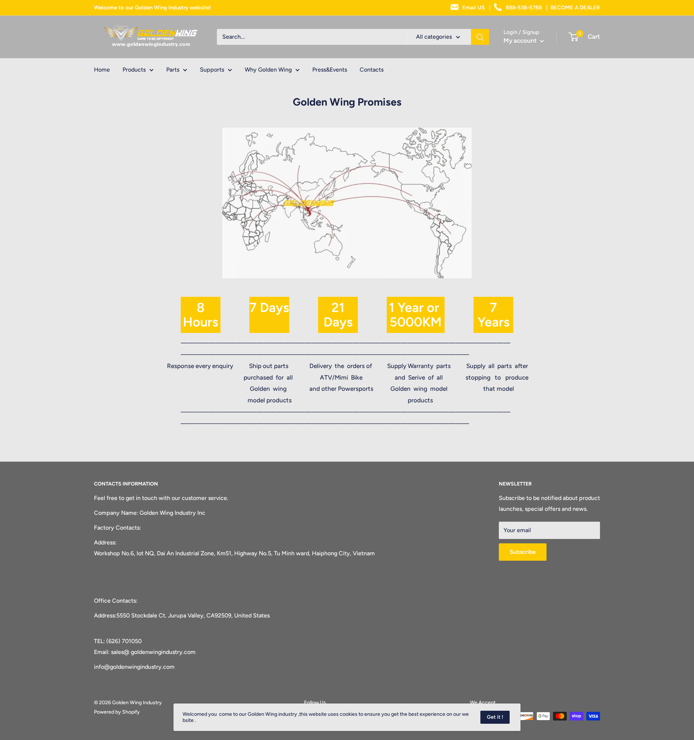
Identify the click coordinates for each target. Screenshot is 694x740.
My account (521, 40)
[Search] (480, 37)
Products (134, 69)
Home (102, 69)
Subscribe (523, 551)
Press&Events (329, 69)
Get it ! (495, 717)
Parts (172, 69)
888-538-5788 (523, 7)
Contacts (372, 69)
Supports (212, 69)
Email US (473, 7)
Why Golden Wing (268, 69)
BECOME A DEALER (575, 7)
